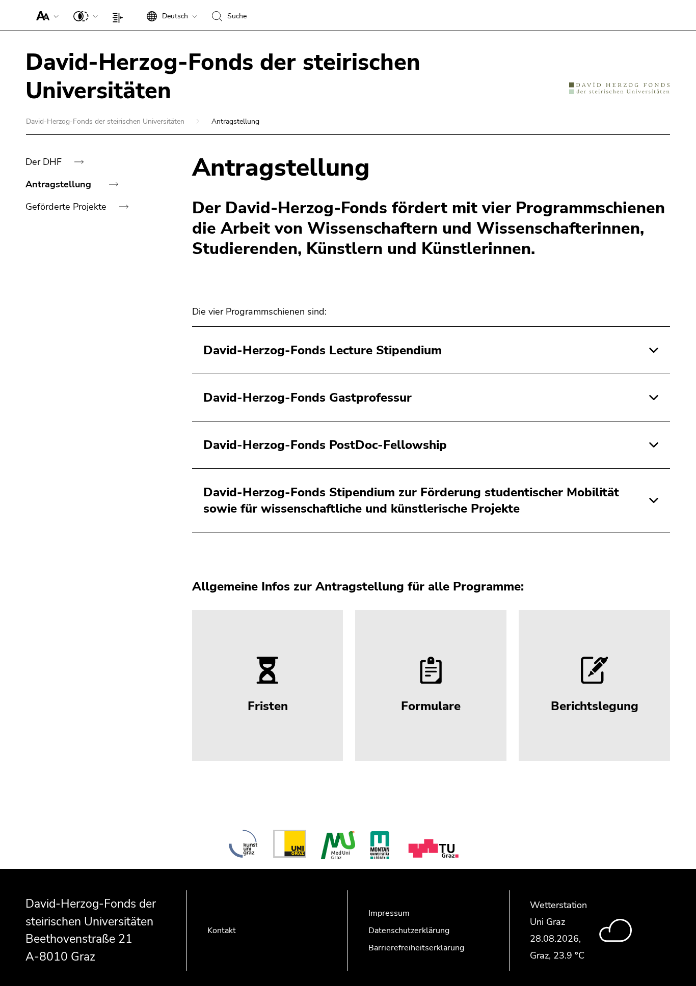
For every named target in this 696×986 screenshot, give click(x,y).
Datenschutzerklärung (408, 930)
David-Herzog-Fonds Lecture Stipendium (322, 350)
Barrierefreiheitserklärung (416, 947)
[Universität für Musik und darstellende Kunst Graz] (243, 845)
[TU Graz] (435, 845)
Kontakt (221, 930)
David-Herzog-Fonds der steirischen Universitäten (106, 121)
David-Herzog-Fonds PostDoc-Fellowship (325, 445)
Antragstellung (59, 184)
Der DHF (44, 162)
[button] (45, 15)
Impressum (389, 913)
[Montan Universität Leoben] (380, 845)
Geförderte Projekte (67, 207)
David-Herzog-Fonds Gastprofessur (307, 397)
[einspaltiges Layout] (120, 15)
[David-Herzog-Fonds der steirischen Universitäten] (619, 87)
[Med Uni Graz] (338, 845)
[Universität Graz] (289, 845)
